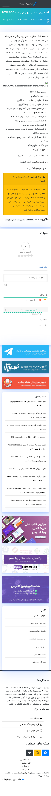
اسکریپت (32, 36)
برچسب (30, 121)
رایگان (17, 36)
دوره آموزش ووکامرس (38, 623)
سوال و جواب (11, 220)
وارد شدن (43, 267)
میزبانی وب (35, 718)
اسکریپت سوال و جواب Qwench (25, 12)
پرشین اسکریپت (26, 4)
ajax (35, 112)
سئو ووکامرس (41, 647)
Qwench (44, 36)
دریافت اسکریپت (39, 156)
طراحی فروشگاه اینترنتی (30, 724)
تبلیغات (25, 766)
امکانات (40, 145)
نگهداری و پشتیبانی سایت (28, 736)
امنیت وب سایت (32, 730)
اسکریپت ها (36, 20)
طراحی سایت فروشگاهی (37, 639)
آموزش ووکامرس (40, 615)
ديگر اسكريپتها (27, 20)
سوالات (31, 100)
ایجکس (26, 61)
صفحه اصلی (25, 760)
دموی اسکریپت (39, 149)
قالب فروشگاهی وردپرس (37, 631)
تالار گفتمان (25, 763)
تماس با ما (25, 769)
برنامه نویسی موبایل (32, 310)
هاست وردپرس (14, 779)
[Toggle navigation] (6, 4)
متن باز (25, 36)
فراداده (5, 779)
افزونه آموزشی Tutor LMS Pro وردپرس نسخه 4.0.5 (27, 469)
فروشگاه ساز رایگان (39, 662)
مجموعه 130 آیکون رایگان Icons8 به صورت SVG (28, 437)
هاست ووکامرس (40, 654)
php (7, 36)
